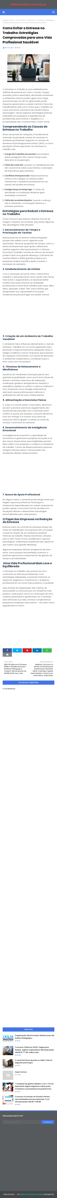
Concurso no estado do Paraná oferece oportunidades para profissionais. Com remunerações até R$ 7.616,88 (32, 1099)
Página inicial (8, 20)
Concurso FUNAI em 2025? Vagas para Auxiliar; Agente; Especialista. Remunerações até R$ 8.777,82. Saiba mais (34, 1050)
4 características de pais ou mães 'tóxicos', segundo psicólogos (34, 1061)
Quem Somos (21, 1072)
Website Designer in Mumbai (31, 1194)
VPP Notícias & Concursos (28, 4)
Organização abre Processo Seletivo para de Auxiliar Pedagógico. (34, 1036)
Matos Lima (9, 48)
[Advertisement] (28, 316)
